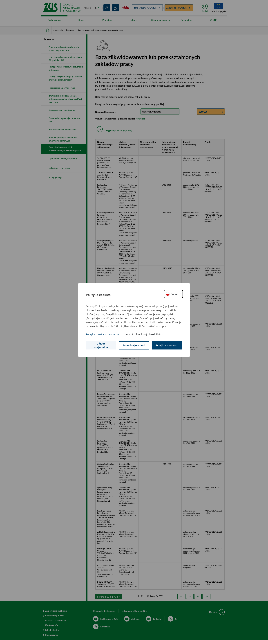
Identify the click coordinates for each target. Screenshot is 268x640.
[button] (173, 294)
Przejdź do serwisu (167, 345)
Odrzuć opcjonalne (101, 345)
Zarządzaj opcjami (134, 345)
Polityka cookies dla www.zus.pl (104, 334)
